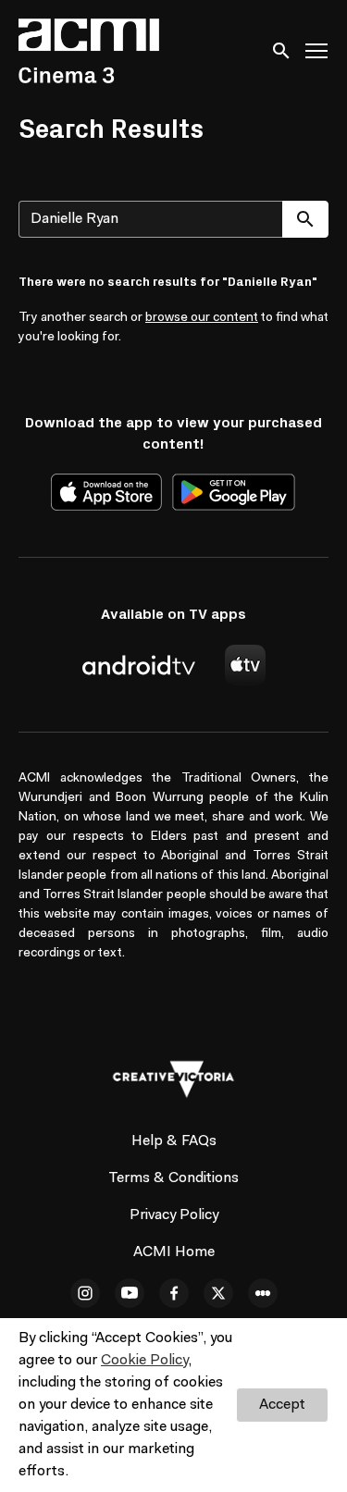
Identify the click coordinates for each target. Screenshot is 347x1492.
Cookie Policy (144, 1360)
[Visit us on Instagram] (85, 1293)
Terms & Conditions (173, 1178)
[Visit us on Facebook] (174, 1293)
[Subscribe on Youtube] (129, 1293)
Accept (282, 1405)
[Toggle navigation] (317, 51)
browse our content (201, 318)
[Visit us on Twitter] (218, 1293)
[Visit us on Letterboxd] (263, 1293)
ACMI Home (174, 1252)
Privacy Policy (174, 1215)
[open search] (282, 50)
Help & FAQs (174, 1141)
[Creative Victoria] (174, 1079)
